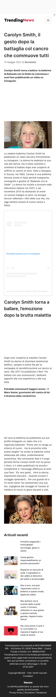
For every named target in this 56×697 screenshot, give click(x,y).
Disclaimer (30, 692)
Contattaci (28, 676)
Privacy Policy (16, 692)
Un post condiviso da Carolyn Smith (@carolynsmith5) (29, 291)
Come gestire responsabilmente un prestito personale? (30, 560)
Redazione (42, 692)
